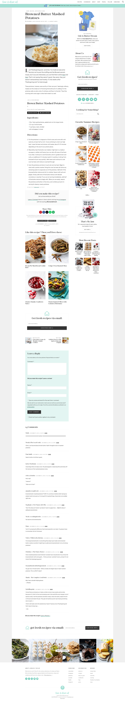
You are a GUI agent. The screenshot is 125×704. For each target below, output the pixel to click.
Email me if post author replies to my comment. (42, 417)
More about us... (89, 66)
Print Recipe (33, 112)
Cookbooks (80, 677)
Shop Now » (87, 45)
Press (79, 682)
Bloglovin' (91, 94)
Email (29, 393)
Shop (91, 682)
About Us (80, 671)
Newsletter (70, 671)
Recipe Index (93, 671)
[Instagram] (87, 99)
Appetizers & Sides (40, 11)
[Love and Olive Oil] (10, 1)
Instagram (70, 673)
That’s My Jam (81, 675)
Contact (80, 673)
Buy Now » (87, 229)
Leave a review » (41, 109)
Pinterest (70, 675)
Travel (91, 673)
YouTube (70, 677)
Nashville (92, 675)
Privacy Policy (62, 698)
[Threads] (91, 99)
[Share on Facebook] (43, 212)
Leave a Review (45, 112)
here (63, 75)
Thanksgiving (52, 220)
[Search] (123, 2)
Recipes (32, 11)
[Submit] (97, 114)
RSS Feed (85, 94)
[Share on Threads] (47, 212)
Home (27, 11)
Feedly (97, 94)
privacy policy (30, 407)
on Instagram (62, 199)
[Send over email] (53, 212)
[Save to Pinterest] (40, 212)
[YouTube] (95, 99)
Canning (92, 677)
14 (47, 225)
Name (29, 385)
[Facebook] (79, 99)
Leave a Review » (45, 616)
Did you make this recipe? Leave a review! (39, 378)
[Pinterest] (83, 99)
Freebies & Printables (95, 680)
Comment (30, 361)
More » (82, 195)
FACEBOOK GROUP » (88, 103)
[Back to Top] (63, 688)
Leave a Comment (33, 199)
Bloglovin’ (70, 682)
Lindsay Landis (53, 21)
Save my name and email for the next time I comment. (46, 404)
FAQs (79, 680)
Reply (46, 433)
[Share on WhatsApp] (50, 212)
